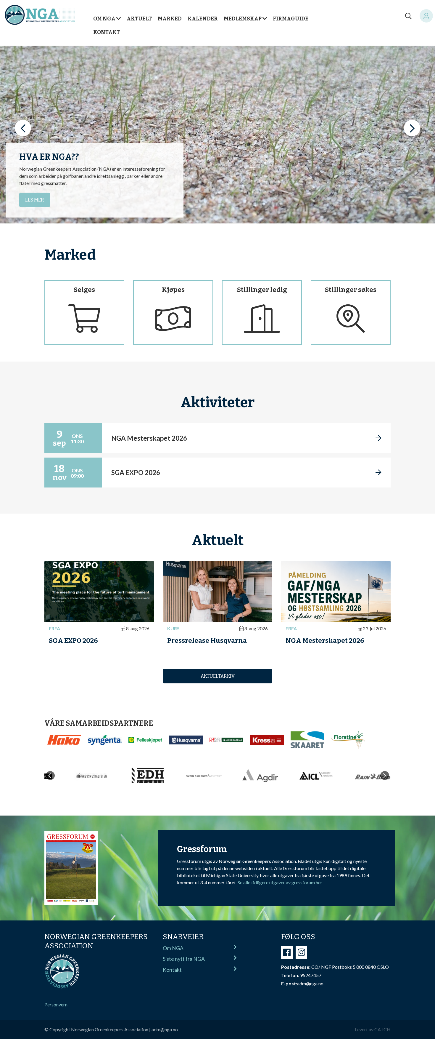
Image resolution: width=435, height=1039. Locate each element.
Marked (170, 19)
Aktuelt (139, 19)
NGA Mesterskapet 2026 (325, 641)
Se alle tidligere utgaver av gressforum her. (280, 882)
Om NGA (104, 19)
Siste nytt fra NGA (184, 959)
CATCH (382, 1029)
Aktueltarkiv (218, 676)
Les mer (34, 200)
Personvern (55, 1004)
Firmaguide (290, 19)
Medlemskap (243, 19)
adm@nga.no (165, 1029)
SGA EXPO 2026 (73, 641)
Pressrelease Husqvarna (207, 641)
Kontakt (106, 32)
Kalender (203, 19)
